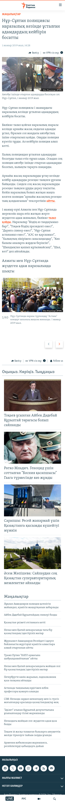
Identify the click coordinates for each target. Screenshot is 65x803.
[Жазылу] (51, 768)
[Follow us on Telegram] (36, 768)
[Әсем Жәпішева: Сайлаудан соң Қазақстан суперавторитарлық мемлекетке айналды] (32, 553)
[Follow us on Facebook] (5, 768)
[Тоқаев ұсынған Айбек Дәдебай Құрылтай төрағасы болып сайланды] (32, 395)
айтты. (51, 201)
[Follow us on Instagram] (28, 768)
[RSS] (43, 768)
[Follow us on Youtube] (21, 768)
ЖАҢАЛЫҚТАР (11, 14)
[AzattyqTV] (39, 799)
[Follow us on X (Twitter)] (13, 768)
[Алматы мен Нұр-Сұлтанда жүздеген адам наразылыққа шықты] (32, 295)
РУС (24, 799)
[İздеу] (55, 799)
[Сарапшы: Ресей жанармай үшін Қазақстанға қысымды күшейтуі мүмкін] (32, 500)
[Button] (33, 53)
